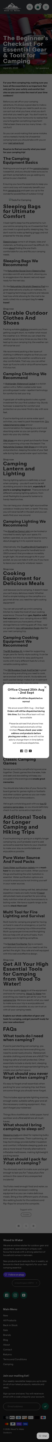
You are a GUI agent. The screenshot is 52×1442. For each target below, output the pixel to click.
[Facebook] (21, 750)
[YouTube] (30, 750)
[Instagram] (26, 750)
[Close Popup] (45, 687)
